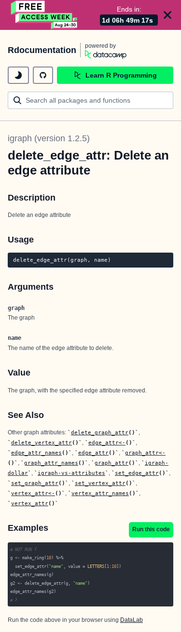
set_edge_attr (137, 473)
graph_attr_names (51, 463)
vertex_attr (29, 503)
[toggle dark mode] (18, 75)
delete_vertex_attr (41, 442)
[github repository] (43, 75)
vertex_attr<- (33, 493)
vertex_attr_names (100, 493)
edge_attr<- (106, 442)
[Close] (167, 15)
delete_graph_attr (99, 432)
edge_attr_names (36, 453)
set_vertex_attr (100, 483)
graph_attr (111, 463)
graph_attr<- (145, 453)
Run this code (151, 529)
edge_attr (93, 453)
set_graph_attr (34, 483)
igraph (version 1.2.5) (49, 138)
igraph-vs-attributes (71, 473)
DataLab (131, 620)
